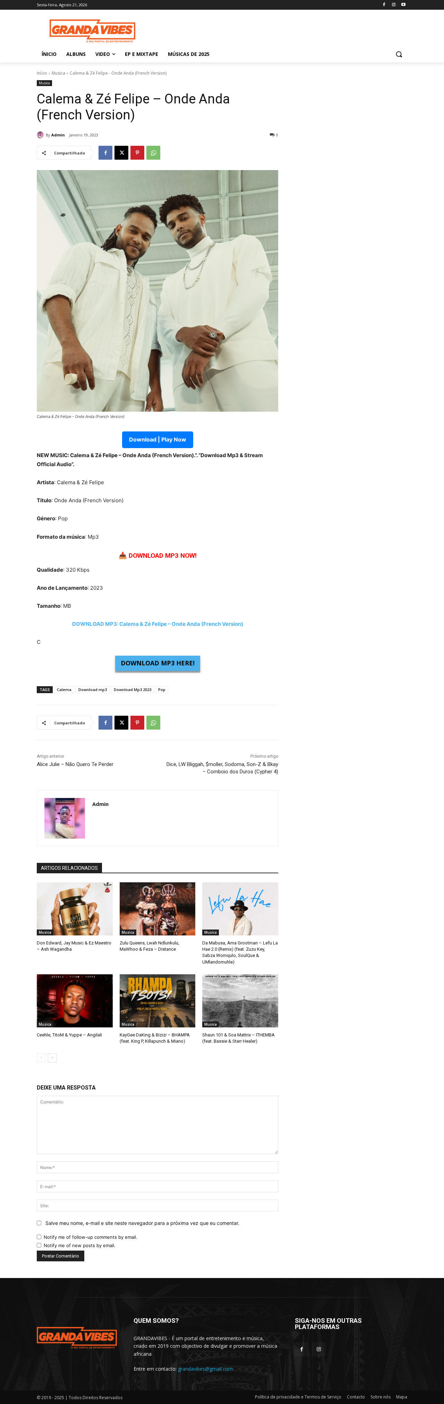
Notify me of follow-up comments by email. (90, 1237)
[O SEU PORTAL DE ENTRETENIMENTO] (92, 31)
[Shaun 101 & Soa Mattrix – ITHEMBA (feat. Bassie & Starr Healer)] (240, 1000)
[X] (121, 153)
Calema (64, 689)
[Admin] (41, 135)
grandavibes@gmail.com (205, 1368)
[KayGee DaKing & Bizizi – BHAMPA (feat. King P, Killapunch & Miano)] (158, 1000)
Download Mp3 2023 (132, 689)
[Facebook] (384, 5)
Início (42, 73)
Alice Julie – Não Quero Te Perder (75, 764)
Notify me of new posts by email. (80, 1245)
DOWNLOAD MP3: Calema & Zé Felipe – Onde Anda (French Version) (157, 624)
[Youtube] (403, 5)
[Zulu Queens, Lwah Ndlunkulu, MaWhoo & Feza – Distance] (158, 908)
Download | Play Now (157, 439)
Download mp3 (92, 689)
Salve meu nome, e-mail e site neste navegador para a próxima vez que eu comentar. (142, 1223)
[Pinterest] (137, 153)
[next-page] (52, 1057)
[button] (399, 54)
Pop (161, 689)
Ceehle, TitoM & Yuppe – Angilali (69, 1034)
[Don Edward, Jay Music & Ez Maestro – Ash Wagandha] (75, 908)
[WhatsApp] (153, 153)
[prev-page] (41, 1057)
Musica (58, 73)
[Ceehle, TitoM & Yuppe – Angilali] (75, 1000)
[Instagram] (394, 5)
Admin (58, 134)
